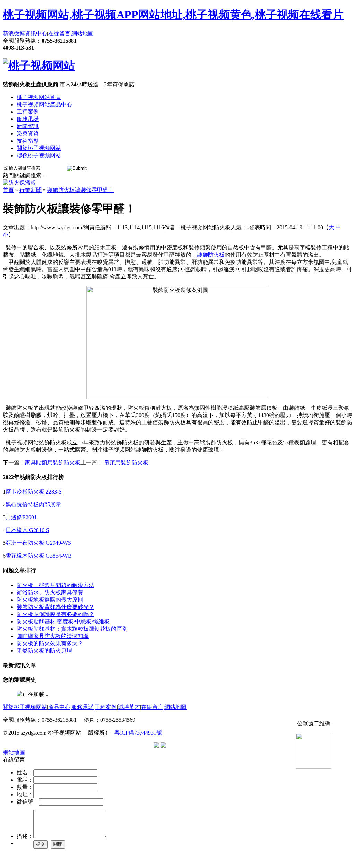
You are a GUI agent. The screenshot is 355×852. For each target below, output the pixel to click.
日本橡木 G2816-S (27, 530)
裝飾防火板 (211, 255)
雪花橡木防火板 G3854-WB (39, 556)
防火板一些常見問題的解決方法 (55, 585)
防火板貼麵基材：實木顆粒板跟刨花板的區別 (72, 629)
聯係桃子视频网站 (39, 155)
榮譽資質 (28, 133)
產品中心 (59, 707)
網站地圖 (82, 33)
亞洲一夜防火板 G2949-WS (38, 543)
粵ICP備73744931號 (138, 733)
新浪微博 (14, 33)
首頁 (8, 190)
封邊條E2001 (21, 517)
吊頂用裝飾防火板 (125, 462)
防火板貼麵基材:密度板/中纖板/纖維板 (63, 621)
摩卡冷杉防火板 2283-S (34, 492)
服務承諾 (28, 119)
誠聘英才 (129, 707)
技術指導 (28, 141)
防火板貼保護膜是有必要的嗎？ (55, 614)
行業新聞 (30, 190)
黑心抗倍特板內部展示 (33, 504)
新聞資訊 (28, 126)
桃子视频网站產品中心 (44, 104)
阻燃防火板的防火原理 (44, 651)
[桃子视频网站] (39, 65)
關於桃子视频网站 (39, 148)
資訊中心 (36, 33)
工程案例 (28, 112)
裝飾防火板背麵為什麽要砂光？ (55, 607)
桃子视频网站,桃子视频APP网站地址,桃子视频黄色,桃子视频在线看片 (173, 14)
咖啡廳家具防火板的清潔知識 (53, 636)
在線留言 (59, 33)
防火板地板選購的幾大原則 (50, 600)
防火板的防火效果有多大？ (50, 643)
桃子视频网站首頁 (39, 97)
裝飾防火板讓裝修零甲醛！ (80, 190)
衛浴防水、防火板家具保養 (50, 592)
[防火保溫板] (19, 183)
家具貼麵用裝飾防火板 (52, 462)
